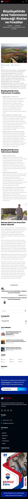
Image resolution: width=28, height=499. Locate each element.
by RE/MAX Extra (16, 65)
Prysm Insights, (5, 382)
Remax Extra (8, 229)
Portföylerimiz (5, 441)
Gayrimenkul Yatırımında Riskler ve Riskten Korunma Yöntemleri (14, 292)
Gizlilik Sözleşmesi (9, 495)
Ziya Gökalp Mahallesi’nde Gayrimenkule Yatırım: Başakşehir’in (13, 333)
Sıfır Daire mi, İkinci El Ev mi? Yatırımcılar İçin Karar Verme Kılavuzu (14, 298)
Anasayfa (10, 25)
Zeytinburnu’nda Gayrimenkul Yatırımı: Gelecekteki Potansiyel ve (16, 340)
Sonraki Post (22, 295)
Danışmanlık (17, 25)
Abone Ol (22, 389)
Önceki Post (14, 285)
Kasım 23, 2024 (6, 65)
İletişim (4, 443)
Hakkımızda (5, 435)
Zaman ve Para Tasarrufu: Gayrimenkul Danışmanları (14, 348)
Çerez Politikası (18, 495)
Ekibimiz (4, 438)
